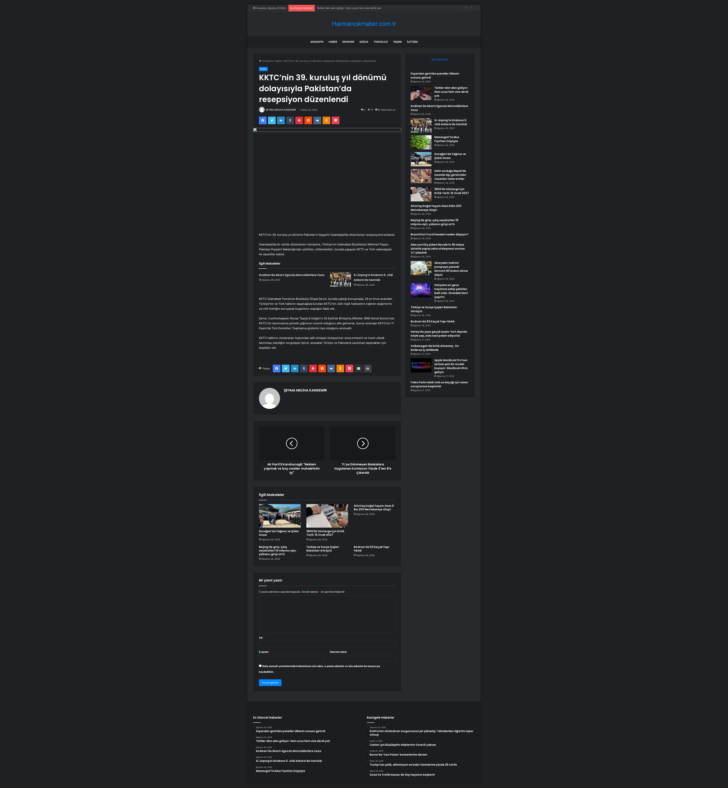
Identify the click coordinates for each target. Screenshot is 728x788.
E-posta (264, 651)
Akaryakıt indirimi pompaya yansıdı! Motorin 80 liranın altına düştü (451, 269)
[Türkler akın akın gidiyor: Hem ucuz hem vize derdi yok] (421, 93)
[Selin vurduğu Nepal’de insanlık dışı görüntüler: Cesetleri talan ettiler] (421, 176)
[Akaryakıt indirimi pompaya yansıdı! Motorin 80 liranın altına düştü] (421, 268)
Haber (333, 41)
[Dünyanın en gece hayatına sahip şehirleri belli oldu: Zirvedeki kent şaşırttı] (421, 290)
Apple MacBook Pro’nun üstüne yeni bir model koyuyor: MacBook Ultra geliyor (451, 366)
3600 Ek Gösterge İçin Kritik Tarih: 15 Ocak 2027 (325, 533)
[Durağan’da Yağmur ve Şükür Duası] (280, 516)
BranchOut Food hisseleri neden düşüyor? (439, 234)
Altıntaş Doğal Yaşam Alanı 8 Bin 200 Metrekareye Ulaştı (374, 507)
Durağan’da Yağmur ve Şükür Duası (279, 533)
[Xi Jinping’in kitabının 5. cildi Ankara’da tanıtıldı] (340, 280)
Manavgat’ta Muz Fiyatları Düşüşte (446, 139)
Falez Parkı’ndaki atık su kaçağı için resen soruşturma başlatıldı (439, 384)
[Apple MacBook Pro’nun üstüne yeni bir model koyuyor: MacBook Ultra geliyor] (421, 365)
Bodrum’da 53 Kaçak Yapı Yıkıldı (371, 548)
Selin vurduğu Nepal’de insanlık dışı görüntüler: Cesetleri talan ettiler (450, 175)
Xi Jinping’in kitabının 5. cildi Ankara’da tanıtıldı (450, 122)
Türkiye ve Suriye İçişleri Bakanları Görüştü (322, 548)
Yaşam (397, 41)
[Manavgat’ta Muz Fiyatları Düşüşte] (421, 142)
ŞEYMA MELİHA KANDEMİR (281, 109)
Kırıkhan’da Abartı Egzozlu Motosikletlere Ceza (344, 7)
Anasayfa (316, 41)
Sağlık (363, 41)
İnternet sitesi (338, 651)
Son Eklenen (439, 59)
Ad (261, 637)
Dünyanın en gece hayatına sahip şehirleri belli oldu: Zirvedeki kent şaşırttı (451, 291)
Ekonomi (348, 41)
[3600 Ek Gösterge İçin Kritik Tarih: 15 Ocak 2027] (327, 516)
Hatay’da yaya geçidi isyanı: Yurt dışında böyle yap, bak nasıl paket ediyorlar (439, 334)
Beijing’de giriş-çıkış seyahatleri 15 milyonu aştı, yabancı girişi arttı (278, 550)
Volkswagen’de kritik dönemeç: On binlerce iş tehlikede (435, 348)
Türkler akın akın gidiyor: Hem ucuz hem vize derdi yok (451, 92)
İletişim (412, 41)
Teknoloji (381, 41)
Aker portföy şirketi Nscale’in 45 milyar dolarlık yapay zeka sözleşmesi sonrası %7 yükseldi (438, 249)
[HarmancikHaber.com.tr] (364, 23)
